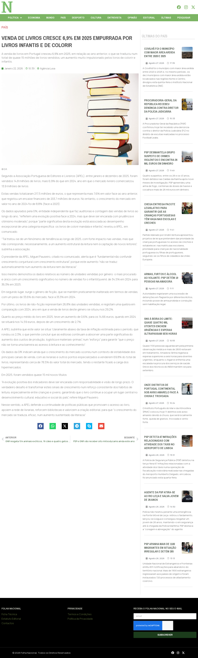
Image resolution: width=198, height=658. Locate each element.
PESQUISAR (183, 17)
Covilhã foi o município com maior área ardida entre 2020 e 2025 (159, 52)
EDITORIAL (149, 17)
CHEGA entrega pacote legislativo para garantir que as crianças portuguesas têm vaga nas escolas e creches (160, 214)
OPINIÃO (132, 17)
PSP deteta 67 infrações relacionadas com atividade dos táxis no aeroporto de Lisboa (160, 442)
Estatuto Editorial (11, 618)
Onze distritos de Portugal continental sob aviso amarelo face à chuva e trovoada (161, 390)
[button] (40, 426)
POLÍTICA (13, 17)
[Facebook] (179, 7)
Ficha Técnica (9, 614)
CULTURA (96, 17)
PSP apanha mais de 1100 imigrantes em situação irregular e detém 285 (160, 547)
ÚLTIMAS (166, 17)
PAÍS (63, 17)
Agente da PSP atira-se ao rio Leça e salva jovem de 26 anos (161, 496)
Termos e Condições (80, 614)
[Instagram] (186, 7)
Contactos (8, 623)
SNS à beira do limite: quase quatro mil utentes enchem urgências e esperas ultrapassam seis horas (160, 326)
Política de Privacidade (80, 618)
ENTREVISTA (114, 17)
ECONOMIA (34, 17)
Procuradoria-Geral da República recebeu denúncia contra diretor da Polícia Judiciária (161, 106)
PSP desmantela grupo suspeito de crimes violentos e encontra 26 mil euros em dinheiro (160, 158)
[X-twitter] (193, 7)
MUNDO (50, 17)
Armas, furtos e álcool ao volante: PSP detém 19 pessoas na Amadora (161, 277)
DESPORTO (78, 17)
